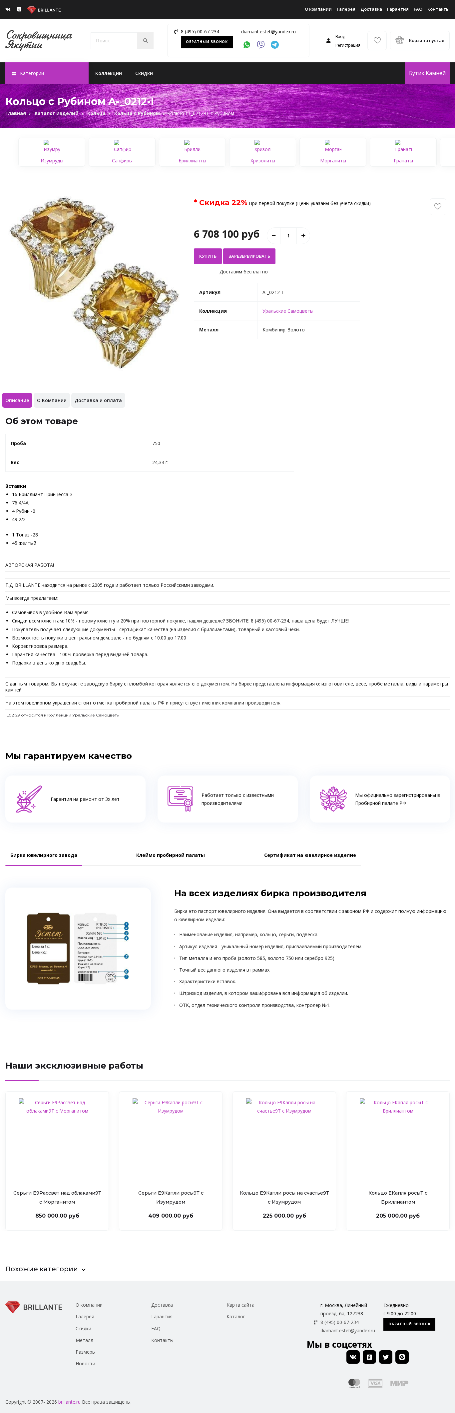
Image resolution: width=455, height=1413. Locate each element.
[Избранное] (377, 40)
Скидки (144, 73)
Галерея (346, 9)
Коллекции (108, 73)
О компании (318, 9)
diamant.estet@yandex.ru (268, 31)
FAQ (418, 9)
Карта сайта (240, 1305)
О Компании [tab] (52, 400)
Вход (340, 36)
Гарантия (398, 9)
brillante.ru (69, 1402)
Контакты (438, 9)
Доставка (371, 9)
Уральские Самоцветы (287, 311)
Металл (84, 1340)
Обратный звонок (207, 41)
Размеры (86, 1352)
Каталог (236, 1316)
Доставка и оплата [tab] (98, 400)
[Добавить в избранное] (438, 206)
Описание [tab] (17, 400)
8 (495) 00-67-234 (200, 31)
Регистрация (347, 45)
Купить (208, 256)
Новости (85, 1363)
